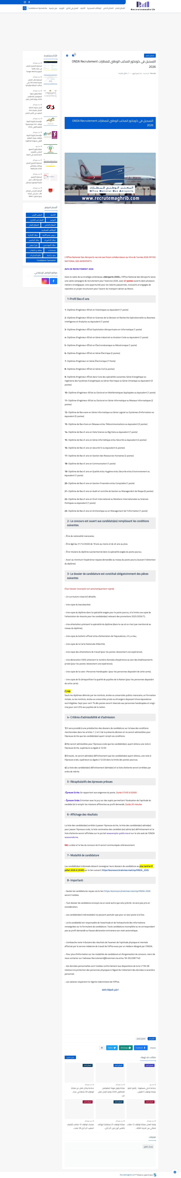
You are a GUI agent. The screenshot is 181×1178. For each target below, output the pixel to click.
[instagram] (24, 2)
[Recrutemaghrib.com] (142, 6)
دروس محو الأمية (49, 235)
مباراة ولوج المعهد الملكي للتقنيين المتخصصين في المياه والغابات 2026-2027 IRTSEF (34, 152)
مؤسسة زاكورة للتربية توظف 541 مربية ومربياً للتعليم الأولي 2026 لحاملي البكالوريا (34, 124)
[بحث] (24, 8)
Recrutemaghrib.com (127, 1174)
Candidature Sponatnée (37, 8)
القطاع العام (120, 8)
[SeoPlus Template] (154, 1174)
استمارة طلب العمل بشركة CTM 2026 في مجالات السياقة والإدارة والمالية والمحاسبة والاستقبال (34, 83)
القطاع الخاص (108, 8)
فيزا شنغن (33, 245)
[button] (141, 1047)
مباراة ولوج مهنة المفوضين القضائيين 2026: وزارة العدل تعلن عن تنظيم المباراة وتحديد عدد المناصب (34, 96)
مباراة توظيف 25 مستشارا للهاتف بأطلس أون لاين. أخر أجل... (111, 1126)
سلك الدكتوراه (50, 240)
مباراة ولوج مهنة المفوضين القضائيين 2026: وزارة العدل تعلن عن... (111, 1091)
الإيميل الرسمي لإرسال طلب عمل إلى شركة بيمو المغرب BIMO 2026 (34, 193)
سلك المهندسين (49, 245)
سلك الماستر (34, 240)
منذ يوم (152, 1084)
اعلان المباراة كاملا (110, 990)
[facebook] (29, 2)
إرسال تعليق (148, 1146)
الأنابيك (82, 8)
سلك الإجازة (33, 235)
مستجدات (52, 250)
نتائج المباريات (35, 255)
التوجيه (61, 8)
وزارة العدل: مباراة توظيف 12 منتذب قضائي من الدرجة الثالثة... (141, 1126)
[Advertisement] (90, 32)
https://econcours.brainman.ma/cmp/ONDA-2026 (127, 891)
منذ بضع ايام (119, 1084)
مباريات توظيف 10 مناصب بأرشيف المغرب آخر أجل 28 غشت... (80, 1126)
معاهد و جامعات (36, 250)
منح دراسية (53, 8)
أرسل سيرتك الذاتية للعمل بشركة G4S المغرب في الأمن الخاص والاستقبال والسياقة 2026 (33, 110)
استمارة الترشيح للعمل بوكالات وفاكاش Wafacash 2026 (34, 166)
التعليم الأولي (37, 215)
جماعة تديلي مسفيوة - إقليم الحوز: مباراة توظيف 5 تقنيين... (141, 1090)
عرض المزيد (70, 1057)
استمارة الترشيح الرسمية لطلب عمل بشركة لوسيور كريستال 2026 (34, 180)
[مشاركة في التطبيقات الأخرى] (102, 1048)
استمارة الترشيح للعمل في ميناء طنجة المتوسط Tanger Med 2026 (34, 69)
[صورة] (50, 65)
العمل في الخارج (72, 8)
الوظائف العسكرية (94, 8)
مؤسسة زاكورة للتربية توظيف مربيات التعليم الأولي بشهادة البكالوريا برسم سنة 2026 (34, 138)
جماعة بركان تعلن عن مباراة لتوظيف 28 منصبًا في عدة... (82, 1090)
